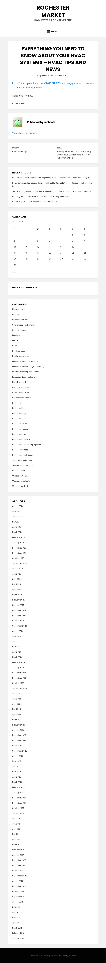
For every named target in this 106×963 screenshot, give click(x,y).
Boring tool (16, 314)
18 (26, 253)
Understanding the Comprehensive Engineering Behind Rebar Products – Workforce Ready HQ (51, 178)
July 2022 (16, 761)
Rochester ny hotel (20, 450)
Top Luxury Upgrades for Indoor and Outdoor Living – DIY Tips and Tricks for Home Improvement (52, 191)
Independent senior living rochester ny (28, 366)
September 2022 (19, 751)
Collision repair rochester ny (23, 325)
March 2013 (17, 928)
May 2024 (16, 647)
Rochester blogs (19, 413)
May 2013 (16, 917)
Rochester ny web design (22, 455)
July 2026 (16, 511)
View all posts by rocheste (24, 133)
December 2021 (19, 798)
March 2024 (17, 657)
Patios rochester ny (20, 393)
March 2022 (17, 782)
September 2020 (19, 876)
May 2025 (16, 584)
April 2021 (16, 839)
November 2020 (19, 865)
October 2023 (18, 683)
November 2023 (19, 678)
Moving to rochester (20, 387)
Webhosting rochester (21, 481)
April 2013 (16, 923)
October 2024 (18, 621)
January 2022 (18, 792)
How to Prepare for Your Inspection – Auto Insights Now (35, 202)
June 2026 (17, 517)
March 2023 (17, 720)
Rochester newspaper (21, 439)
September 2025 (19, 563)
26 (38, 259)
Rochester (16, 403)
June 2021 (16, 829)
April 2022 (16, 777)
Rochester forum (19, 424)
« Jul (14, 273)
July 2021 (16, 824)
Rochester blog (18, 408)
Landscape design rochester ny (25, 377)
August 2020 (17, 881)
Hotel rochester (18, 351)
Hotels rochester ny (20, 356)
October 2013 (18, 891)
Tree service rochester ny (23, 465)
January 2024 (18, 668)
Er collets (16, 335)
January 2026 (18, 543)
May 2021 (16, 834)
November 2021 (19, 803)
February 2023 (18, 725)
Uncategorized (18, 471)
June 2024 (17, 642)
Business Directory (20, 320)
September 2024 (19, 626)
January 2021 (18, 855)
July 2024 (16, 636)
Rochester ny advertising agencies (26, 445)
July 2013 (16, 907)
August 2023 (17, 694)
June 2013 (16, 912)
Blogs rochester (18, 309)
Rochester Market (53, 11)
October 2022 (18, 746)
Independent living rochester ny (25, 361)
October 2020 (18, 871)
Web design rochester (21, 476)
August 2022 (17, 756)
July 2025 (16, 574)
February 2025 (18, 600)
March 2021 (17, 845)
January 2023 (18, 730)
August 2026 (17, 506)
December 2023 (19, 673)
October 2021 (18, 808)
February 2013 (18, 933)
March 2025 (17, 595)
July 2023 (16, 699)
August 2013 (17, 902)
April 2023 (16, 714)
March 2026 (17, 532)
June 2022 (17, 766)
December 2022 (19, 735)
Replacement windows (21, 398)
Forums (15, 340)
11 (26, 247)
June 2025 (17, 579)
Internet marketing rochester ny (25, 372)
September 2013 (19, 897)
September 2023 (19, 688)
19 (38, 253)
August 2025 (17, 569)
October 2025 (18, 558)
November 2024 (19, 615)
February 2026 (18, 537)
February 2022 (18, 787)
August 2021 (17, 819)
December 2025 (19, 548)
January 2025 (18, 605)
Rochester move (19, 434)
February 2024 (18, 662)
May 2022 (16, 772)
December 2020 (19, 860)
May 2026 (16, 522)
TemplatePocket (52, 956)
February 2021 (18, 850)
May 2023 (16, 709)
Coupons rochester (20, 330)
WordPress (73, 956)
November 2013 (19, 886)
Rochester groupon (20, 429)
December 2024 (19, 610)
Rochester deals (19, 419)
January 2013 (18, 938)
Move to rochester (20, 382)
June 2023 (17, 704)
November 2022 (19, 741)
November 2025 (19, 553)
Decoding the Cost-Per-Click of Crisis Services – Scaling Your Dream (40, 197)
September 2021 (19, 813)
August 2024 (17, 631)
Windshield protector (21, 486)
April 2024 (16, 652)
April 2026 (16, 527)
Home (23, 104)
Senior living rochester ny (22, 460)
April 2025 (16, 589)
